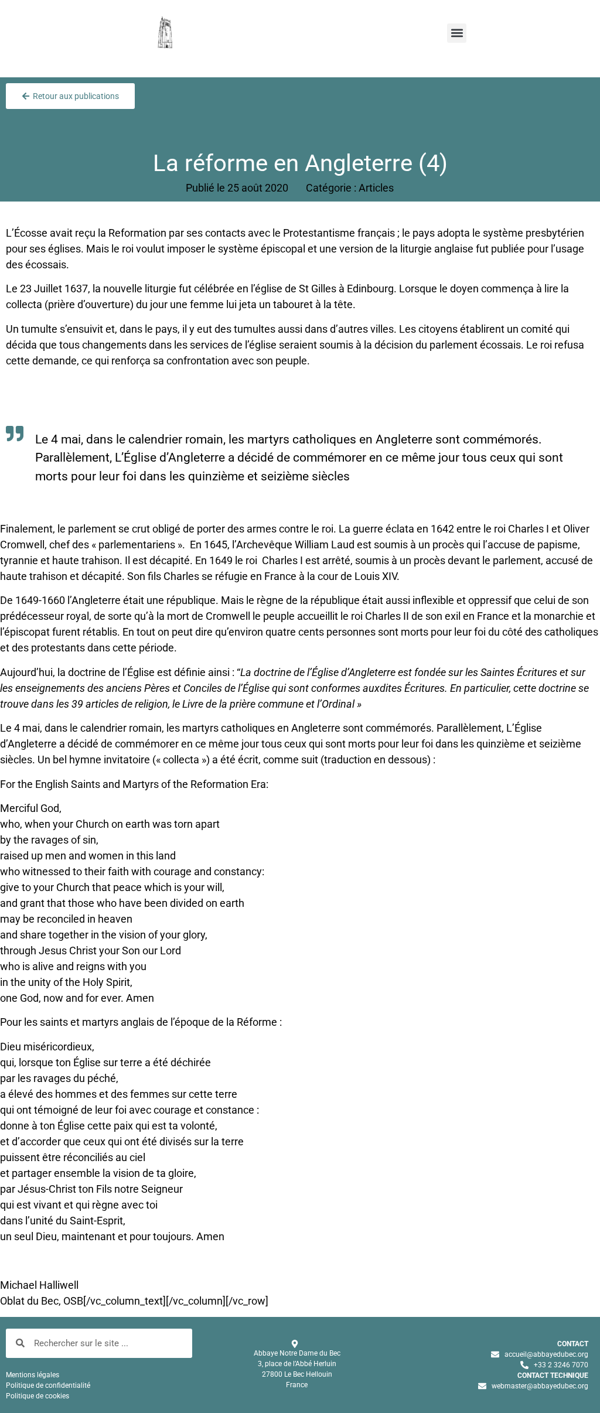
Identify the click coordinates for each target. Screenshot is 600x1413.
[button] (456, 33)
